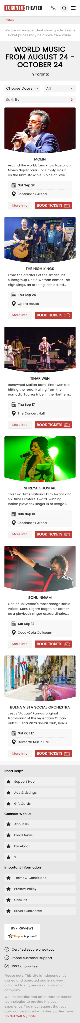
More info (20, 205)
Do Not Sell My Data (20, 1016)
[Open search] (64, 8)
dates (9, 20)
